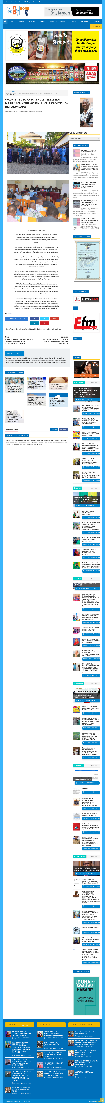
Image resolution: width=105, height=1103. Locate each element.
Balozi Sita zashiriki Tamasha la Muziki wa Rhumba (51, 1044)
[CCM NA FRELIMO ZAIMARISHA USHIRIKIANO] (76, 517)
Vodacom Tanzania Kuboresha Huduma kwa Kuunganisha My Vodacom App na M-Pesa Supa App (90, 826)
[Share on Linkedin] (34, 323)
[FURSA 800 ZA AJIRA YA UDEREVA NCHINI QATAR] (76, 820)
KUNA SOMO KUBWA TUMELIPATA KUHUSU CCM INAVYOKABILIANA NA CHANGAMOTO (21, 1062)
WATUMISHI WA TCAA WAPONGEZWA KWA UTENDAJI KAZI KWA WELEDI (88, 185)
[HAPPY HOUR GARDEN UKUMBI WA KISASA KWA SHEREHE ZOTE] (76, 438)
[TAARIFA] (76, 795)
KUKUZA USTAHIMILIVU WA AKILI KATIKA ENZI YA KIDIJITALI (86, 869)
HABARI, (40, 111)
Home (7, 2)
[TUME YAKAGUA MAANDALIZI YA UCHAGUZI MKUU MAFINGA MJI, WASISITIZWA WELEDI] (76, 805)
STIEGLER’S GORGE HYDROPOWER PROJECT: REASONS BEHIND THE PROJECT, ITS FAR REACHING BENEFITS (90, 736)
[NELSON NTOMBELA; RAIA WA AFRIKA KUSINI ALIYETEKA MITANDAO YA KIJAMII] (76, 412)
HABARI (13, 91)
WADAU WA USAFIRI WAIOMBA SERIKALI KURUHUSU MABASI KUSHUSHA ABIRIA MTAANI (86, 1042)
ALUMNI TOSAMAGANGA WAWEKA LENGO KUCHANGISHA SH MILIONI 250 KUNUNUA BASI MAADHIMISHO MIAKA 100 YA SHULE (14, 416)
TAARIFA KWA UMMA (82, 779)
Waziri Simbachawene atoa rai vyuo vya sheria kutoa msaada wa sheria (91, 939)
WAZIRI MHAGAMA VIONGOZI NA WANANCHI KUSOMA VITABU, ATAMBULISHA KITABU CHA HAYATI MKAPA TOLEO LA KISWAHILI (90, 915)
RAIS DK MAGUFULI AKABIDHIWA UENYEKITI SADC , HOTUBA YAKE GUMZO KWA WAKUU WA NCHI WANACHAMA (90, 447)
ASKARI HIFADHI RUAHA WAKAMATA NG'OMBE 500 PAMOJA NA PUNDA (53, 1073)
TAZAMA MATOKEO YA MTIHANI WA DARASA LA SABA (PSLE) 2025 (89, 220)
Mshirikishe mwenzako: (15, 319)
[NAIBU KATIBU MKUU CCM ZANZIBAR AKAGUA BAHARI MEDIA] (76, 544)
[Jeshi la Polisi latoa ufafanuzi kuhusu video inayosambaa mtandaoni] (76, 886)
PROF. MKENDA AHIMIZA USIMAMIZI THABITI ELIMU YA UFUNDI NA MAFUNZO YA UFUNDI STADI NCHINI (90, 167)
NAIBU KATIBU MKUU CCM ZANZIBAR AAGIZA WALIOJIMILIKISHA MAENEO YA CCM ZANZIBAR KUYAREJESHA (91, 526)
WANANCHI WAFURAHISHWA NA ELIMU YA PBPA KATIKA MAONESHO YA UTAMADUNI (57, 402)
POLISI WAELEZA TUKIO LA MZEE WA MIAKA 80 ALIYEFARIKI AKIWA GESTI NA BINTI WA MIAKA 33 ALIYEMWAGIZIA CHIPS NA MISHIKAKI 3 (85, 391)
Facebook (63, 429)
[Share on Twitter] (44, 318)
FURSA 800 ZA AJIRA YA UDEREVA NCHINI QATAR (90, 814)
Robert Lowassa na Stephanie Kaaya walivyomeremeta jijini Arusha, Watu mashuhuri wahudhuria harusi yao (90, 751)
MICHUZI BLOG (9, 1101)
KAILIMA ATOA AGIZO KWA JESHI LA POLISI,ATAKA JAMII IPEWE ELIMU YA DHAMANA (91, 474)
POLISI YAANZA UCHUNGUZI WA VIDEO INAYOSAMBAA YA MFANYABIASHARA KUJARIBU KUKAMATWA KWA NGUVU (90, 841)
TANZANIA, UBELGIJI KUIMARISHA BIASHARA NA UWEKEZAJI (84, 1072)
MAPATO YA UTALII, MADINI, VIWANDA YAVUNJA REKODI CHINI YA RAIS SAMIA (91, 653)
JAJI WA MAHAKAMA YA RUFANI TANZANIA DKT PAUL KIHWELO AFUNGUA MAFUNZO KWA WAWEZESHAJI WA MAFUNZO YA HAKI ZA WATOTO (90, 954)
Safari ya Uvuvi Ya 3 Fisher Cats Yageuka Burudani (85, 1033)
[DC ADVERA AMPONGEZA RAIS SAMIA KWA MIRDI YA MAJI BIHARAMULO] (76, 645)
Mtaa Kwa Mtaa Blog (24, 2)
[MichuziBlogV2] (17, 10)
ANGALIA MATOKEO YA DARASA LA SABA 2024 (88, 151)
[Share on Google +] (54, 318)
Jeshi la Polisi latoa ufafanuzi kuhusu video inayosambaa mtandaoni (90, 881)
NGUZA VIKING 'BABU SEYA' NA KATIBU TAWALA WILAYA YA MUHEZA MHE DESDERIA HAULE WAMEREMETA (90, 721)
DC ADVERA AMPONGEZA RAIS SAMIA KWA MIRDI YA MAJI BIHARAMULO (91, 640)
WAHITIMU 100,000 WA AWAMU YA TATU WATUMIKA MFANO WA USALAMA (89, 203)
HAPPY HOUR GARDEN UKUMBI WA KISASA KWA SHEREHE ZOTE (90, 433)
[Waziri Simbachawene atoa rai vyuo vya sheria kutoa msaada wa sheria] (76, 944)
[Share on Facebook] (34, 318)
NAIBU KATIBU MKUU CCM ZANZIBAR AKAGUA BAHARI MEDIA (91, 539)
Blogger (54, 429)
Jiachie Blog (14, 2)
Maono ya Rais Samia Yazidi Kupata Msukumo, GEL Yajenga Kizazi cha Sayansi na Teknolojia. (14, 389)
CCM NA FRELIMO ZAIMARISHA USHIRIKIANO (88, 512)
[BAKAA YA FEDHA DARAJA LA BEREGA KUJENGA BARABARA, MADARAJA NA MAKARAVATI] (76, 620)
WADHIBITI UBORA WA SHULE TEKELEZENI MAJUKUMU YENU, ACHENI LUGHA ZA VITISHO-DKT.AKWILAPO (36, 103)
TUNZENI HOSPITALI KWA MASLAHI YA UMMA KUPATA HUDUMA (90, 629)
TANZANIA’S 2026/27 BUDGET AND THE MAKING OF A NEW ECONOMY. (89, 552)
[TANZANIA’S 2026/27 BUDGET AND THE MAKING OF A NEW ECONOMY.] (76, 555)
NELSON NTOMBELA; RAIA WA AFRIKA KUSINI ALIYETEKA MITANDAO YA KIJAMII (90, 408)
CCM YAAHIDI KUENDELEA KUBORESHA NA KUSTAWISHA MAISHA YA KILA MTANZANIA (86, 500)
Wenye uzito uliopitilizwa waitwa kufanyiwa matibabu (56, 386)
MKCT (98, 1101)
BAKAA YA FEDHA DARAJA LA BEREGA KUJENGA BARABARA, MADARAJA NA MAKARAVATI (90, 616)
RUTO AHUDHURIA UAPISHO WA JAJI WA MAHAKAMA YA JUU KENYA (53, 1033)
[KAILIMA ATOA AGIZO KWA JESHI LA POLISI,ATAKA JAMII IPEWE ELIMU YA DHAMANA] (76, 478)
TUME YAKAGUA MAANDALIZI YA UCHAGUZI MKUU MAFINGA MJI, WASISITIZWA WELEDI (89, 802)
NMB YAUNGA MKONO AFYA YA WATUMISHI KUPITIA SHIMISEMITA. (86, 1062)
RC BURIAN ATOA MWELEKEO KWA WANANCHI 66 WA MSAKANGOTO (85, 1052)
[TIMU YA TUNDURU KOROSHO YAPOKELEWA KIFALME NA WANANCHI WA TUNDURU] (76, 425)
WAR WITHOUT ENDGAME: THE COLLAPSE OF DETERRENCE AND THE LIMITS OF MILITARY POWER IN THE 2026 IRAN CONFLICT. (21, 1076)
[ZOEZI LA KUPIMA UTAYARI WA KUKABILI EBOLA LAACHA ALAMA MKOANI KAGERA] (76, 465)
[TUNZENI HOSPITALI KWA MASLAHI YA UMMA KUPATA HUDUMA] (76, 633)
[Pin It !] (44, 323)
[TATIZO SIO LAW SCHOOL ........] (76, 934)
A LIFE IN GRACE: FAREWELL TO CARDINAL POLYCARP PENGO (21, 1089)
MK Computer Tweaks (37, 2)
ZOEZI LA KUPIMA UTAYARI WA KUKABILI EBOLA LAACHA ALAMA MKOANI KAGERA (89, 461)
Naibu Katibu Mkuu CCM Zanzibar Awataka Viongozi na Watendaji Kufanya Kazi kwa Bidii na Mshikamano (91, 565)
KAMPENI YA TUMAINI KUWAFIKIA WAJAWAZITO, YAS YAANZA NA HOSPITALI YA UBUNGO (35, 385)
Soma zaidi (94, 382)
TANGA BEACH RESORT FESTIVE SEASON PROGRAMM (86, 696)
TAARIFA (85, 789)
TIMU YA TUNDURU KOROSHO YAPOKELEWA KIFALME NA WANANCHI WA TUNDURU (90, 421)
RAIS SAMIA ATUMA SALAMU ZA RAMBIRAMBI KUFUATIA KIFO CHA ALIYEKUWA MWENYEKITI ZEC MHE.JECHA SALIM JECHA (90, 668)
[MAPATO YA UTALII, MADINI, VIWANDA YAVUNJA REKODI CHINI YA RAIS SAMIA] (76, 657)
